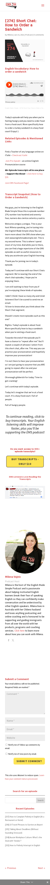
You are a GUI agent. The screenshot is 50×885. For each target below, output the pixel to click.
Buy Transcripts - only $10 (25, 461)
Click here (19, 630)
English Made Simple (11, 108)
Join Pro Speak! (12, 160)
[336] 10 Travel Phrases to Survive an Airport (24, 824)
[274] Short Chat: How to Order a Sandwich (34, 108)
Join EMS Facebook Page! (17, 183)
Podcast (28, 35)
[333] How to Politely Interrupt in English (22, 845)
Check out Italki (19, 155)
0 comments (39, 35)
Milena (10, 35)
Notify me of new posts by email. (22, 754)
